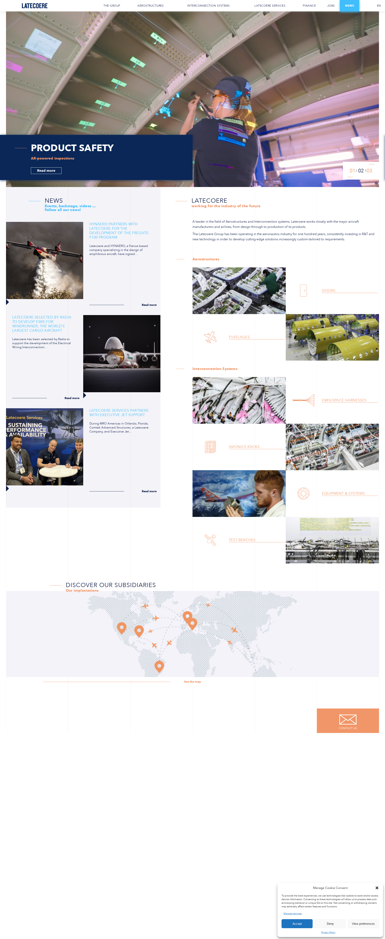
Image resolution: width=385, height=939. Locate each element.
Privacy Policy (328, 932)
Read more (46, 171)
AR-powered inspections (53, 158)
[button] (377, 888)
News (349, 5)
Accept (297, 923)
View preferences (363, 923)
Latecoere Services (269, 5)
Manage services (293, 913)
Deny (330, 923)
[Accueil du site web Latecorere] (34, 5)
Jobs (331, 5)
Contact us (366, 6)
